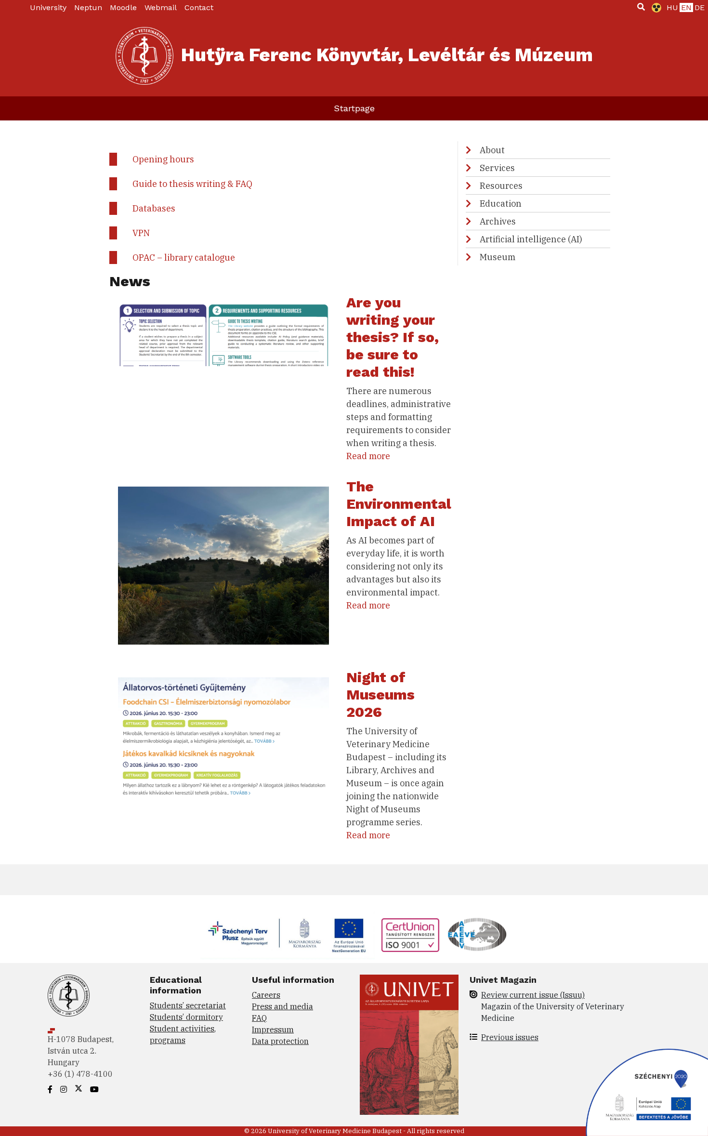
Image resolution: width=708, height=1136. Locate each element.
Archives (498, 221)
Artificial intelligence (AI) (531, 239)
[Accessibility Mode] (654, 7)
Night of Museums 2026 (380, 694)
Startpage (354, 108)
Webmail (160, 7)
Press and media (282, 1006)
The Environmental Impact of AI (398, 503)
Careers (266, 995)
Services (497, 167)
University (48, 7)
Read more (368, 456)
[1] (641, 7)
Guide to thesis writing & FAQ (192, 183)
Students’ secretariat (188, 1005)
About (492, 150)
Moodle (123, 7)
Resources (501, 185)
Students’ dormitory (186, 1017)
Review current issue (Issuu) (533, 995)
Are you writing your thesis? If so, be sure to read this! (392, 337)
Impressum (273, 1029)
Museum (497, 257)
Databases (153, 208)
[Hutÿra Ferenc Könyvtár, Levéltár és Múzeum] (144, 56)
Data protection (280, 1041)
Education (501, 203)
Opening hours (163, 159)
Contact (198, 7)
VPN (141, 232)
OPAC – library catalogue (183, 257)
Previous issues (509, 1037)
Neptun (88, 7)
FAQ (259, 1018)
